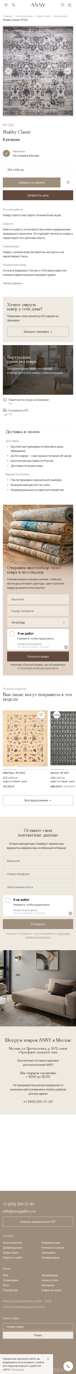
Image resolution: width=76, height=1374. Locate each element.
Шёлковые (48, 1252)
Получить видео (38, 656)
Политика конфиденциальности (24, 1307)
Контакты (48, 1285)
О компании (10, 1280)
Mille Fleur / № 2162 (14, 772)
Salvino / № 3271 (59, 772)
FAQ (5, 1275)
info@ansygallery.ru (19, 1211)
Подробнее (17, 1369)
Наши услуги (50, 1280)
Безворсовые (50, 1257)
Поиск (38, 1335)
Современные (51, 1242)
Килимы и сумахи (53, 1247)
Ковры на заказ (52, 1290)
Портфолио (10, 1290)
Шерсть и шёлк (13, 1257)
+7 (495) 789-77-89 (38, 1101)
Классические (24, 16)
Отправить (38, 924)
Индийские (60, 16)
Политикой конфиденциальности (39, 668)
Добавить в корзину (32, 182)
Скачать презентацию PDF (38, 1222)
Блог (6, 1285)
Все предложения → (38, 800)
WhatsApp (18, 622)
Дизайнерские (12, 1247)
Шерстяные (43, 16)
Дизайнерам (50, 1275)
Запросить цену (38, 195)
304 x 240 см (15, 170)
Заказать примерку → (38, 332)
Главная (8, 16)
